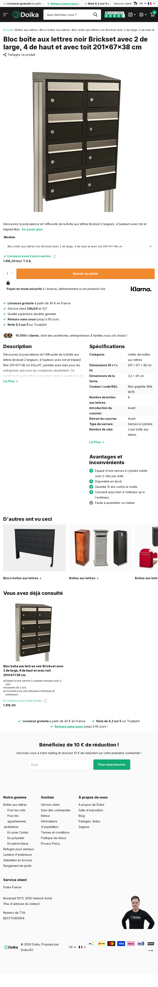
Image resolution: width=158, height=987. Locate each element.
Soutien (47, 797)
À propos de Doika (91, 804)
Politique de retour (53, 838)
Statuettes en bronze (17, 860)
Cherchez (95, 14)
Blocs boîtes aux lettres (55, 29)
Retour (45, 815)
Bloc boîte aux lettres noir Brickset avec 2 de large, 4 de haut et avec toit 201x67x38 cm (33, 670)
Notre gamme (14, 797)
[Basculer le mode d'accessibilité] (135, 3)
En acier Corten (17, 832)
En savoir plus (32, 229)
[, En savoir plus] (132, 14)
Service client (122, 3)
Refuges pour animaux (18, 849)
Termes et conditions (55, 832)
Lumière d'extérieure (17, 854)
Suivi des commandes (56, 810)
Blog (82, 815)
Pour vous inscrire (112, 764)
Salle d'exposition (91, 810)
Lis (9, 381)
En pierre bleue (17, 843)
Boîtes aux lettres (26, 29)
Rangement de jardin (17, 865)
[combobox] (79, 246)
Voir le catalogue (5, 14)
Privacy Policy (50, 843)
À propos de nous (93, 797)
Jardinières (11, 827)
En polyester (15, 838)
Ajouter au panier (85, 273)
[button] (13, 270)
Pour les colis (16, 810)
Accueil (8, 29)
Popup (54, 256)
